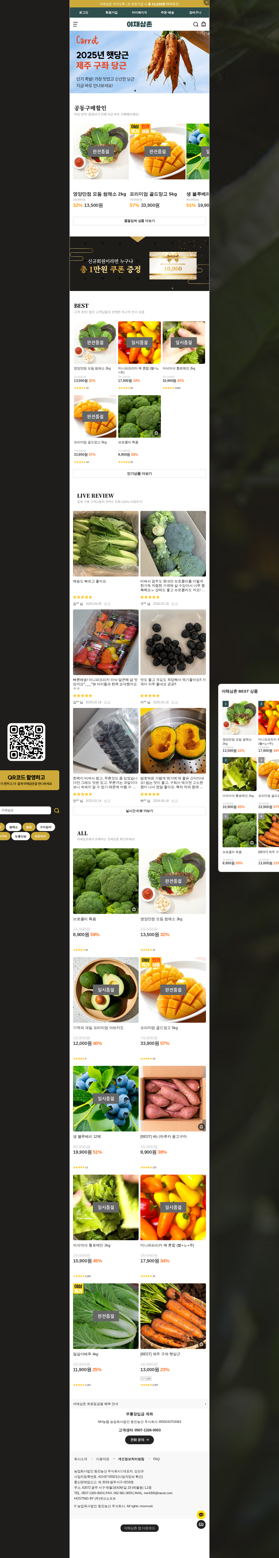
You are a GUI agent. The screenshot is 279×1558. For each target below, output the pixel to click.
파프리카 (40, 836)
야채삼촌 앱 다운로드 (139, 1528)
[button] (135, 90)
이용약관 (102, 1459)
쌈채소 (13, 827)
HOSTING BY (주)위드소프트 (95, 1498)
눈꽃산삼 (20, 836)
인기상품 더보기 (139, 473)
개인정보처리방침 (131, 1459)
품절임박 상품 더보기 (139, 221)
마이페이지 (139, 12)
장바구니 (195, 12)
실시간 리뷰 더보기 (139, 811)
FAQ (156, 1459)
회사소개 (80, 1459)
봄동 (29, 827)
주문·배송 (167, 12)
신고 (107, 604)
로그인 (83, 12)
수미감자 (45, 827)
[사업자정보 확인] (130, 1476)
